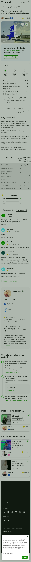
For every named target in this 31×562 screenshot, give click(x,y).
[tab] (8, 210)
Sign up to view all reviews (9, 281)
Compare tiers (23, 66)
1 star (3, 204)
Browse (23, 2)
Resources (6, 496)
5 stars (3, 198)
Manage (24, 557)
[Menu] (2, 2)
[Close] (27, 536)
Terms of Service (7, 531)
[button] (11, 18)
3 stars (3, 201)
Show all (9, 390)
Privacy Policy (9, 553)
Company (5, 502)
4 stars (3, 200)
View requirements (11, 372)
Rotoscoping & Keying (13, 50)
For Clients (6, 484)
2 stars (3, 203)
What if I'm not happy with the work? (16, 401)
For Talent (5, 490)
